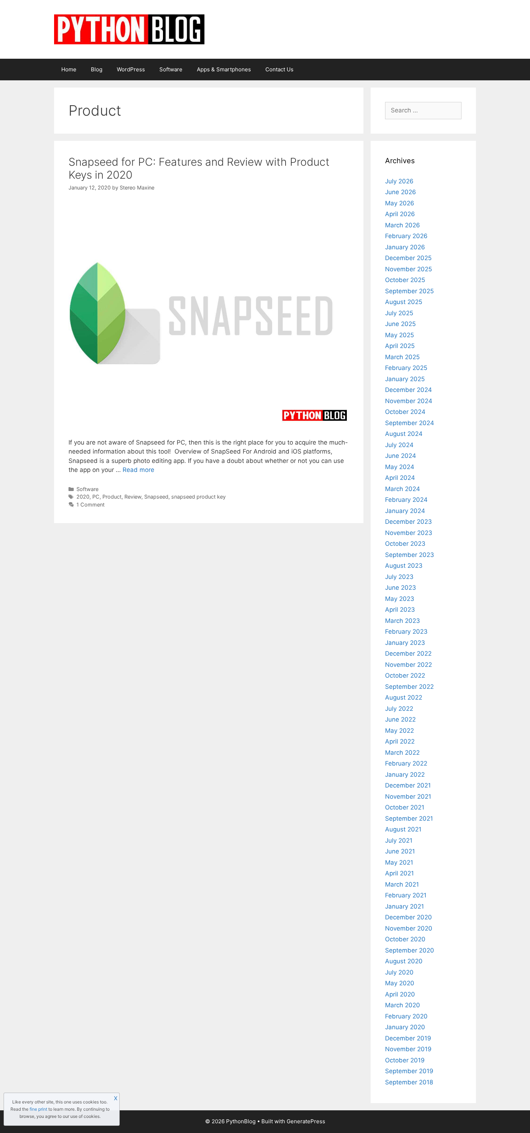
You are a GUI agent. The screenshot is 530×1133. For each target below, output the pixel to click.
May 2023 (399, 598)
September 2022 (409, 686)
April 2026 (400, 214)
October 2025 (405, 280)
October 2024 (405, 411)
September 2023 (409, 554)
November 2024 (408, 401)
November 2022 (408, 664)
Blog (96, 69)
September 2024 (409, 423)
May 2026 (399, 203)
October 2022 (405, 675)
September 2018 (409, 1082)
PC (96, 497)
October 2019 (405, 1060)
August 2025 (403, 301)
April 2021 (399, 873)
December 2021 (408, 785)
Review (132, 497)
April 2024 (400, 477)
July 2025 (399, 313)
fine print (38, 1109)
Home (68, 69)
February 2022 (406, 763)
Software (170, 69)
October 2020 (405, 939)
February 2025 (406, 367)
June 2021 (400, 851)
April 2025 (400, 345)
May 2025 (399, 335)
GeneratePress (306, 1121)
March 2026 (402, 225)
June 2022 (400, 719)
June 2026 (400, 192)
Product (112, 497)
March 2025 (402, 357)
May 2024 (399, 466)
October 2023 (405, 543)
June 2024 (400, 455)
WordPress (131, 69)
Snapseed (156, 497)
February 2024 (406, 499)
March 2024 (402, 488)
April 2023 (400, 609)
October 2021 (404, 807)
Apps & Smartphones (224, 69)
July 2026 (399, 181)
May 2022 (399, 730)
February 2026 (406, 236)
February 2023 (406, 631)
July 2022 (399, 708)
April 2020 (400, 994)
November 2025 (408, 269)
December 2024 (408, 389)
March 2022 (402, 752)
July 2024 (399, 445)
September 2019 (409, 1071)
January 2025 (405, 379)
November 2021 (408, 796)
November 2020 (408, 928)
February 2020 (406, 1016)
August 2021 (403, 829)
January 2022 (405, 774)
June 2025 (400, 323)
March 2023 (402, 620)
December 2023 (408, 521)
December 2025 (408, 258)
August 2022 (403, 697)
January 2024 (405, 510)
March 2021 (402, 884)
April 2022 (400, 741)
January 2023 (405, 642)
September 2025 (409, 291)
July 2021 (398, 840)
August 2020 (404, 961)
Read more (138, 469)
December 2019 (408, 1038)
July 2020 (399, 972)
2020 (82, 497)
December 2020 (408, 917)
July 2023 (399, 576)
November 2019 (408, 1049)
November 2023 (408, 532)
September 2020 (409, 950)
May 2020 (399, 983)
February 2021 (406, 895)
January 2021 (404, 906)
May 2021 (399, 862)
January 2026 (405, 247)
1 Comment (90, 504)
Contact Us (279, 69)
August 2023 (404, 565)
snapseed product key (198, 497)
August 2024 (404, 433)
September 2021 (409, 818)
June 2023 (400, 587)
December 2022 (408, 653)
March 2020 (402, 1005)
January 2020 (405, 1027)
